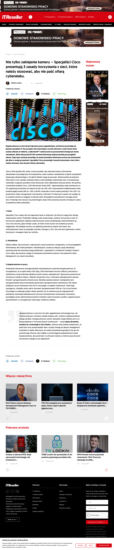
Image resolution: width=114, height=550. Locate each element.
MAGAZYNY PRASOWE (70, 24)
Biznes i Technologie (19, 54)
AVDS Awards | (80, 17)
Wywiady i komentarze (65, 494)
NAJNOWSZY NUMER (84, 24)
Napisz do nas (12, 519)
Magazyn (61, 504)
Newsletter (35, 504)
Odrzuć (91, 545)
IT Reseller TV (63, 501)
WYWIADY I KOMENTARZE (16, 24)
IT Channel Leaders (38, 494)
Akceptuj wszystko (104, 545)
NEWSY (4, 24)
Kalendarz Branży (37, 501)
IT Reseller (8, 54)
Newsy (61, 491)
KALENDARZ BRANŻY (46, 24)
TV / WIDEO (58, 24)
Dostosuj (80, 545)
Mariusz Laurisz (16, 83)
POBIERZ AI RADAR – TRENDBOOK (102, 24)
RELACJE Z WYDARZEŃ (32, 24)
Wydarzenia (62, 498)
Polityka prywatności (38, 511)
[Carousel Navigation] (57, 418)
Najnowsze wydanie (64, 508)
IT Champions (36, 491)
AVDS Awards (36, 498)
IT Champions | (49, 17)
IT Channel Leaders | (65, 17)
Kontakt (91, 17)
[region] (57, 544)
